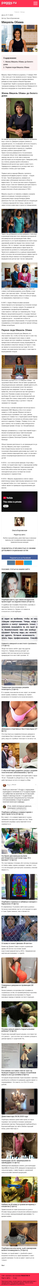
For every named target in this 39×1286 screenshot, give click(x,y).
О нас (15, 1278)
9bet (3, 1265)
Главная (16, 12)
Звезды (22, 12)
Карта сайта (6, 1278)
